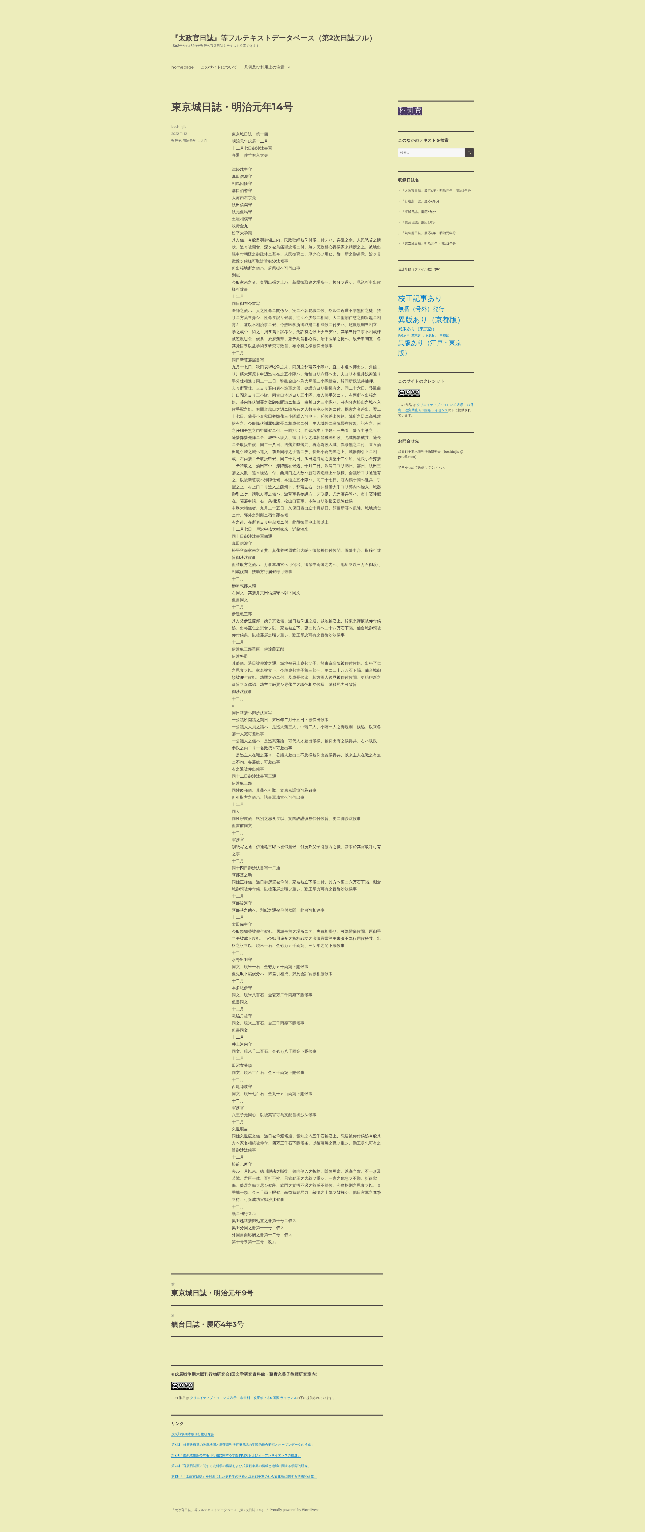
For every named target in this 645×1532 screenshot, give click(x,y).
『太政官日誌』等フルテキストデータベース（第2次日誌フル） (273, 38)
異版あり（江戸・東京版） (430, 348)
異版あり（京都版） (431, 319)
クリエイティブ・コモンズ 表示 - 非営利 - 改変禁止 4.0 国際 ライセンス (243, 1398)
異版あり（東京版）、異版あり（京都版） (424, 335)
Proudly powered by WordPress (294, 1510)
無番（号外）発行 (421, 308)
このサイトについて (219, 67)
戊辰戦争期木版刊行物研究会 (192, 1434)
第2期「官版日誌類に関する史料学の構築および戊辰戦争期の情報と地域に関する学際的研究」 (241, 1466)
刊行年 (176, 141)
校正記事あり (420, 298)
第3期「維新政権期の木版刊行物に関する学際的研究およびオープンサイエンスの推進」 (236, 1455)
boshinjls (178, 126)
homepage (182, 67)
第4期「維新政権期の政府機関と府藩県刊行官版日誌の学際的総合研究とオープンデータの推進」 (242, 1445)
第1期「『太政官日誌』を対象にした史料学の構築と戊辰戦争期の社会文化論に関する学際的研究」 (244, 1476)
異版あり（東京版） (417, 329)
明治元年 (189, 141)
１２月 (202, 141)
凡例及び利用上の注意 (264, 67)
